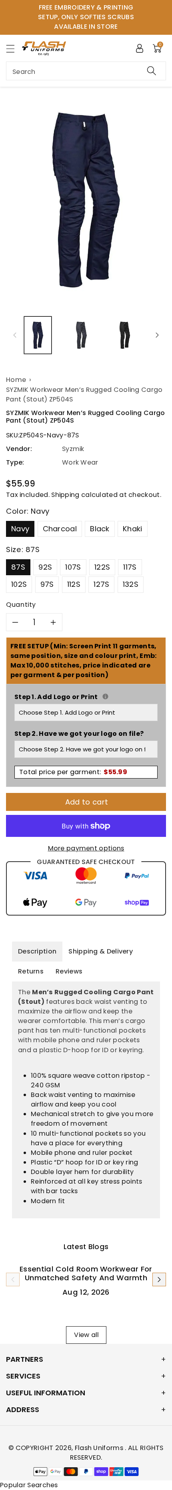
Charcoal (60, 529)
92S (45, 567)
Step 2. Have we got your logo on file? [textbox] (79, 733)
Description (37, 951)
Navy (20, 529)
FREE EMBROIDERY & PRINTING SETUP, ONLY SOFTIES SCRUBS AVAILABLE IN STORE (86, 17)
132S (130, 584)
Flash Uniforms (100, 1447)
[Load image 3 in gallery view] (125, 335)
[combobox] (86, 71)
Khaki (132, 529)
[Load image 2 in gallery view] (81, 335)
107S (73, 567)
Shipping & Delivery (100, 951)
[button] (14, 49)
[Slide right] (157, 335)
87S (18, 567)
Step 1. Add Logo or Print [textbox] (86, 696)
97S (47, 584)
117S (129, 567)
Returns (31, 971)
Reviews (69, 971)
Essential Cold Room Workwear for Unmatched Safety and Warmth (86, 1273)
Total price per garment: (73, 772)
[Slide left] (15, 335)
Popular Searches (29, 1485)
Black (100, 529)
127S (101, 584)
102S (19, 584)
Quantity (21, 604)
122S (102, 567)
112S (73, 584)
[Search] (152, 71)
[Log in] (139, 48)
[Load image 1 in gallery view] (37, 335)
